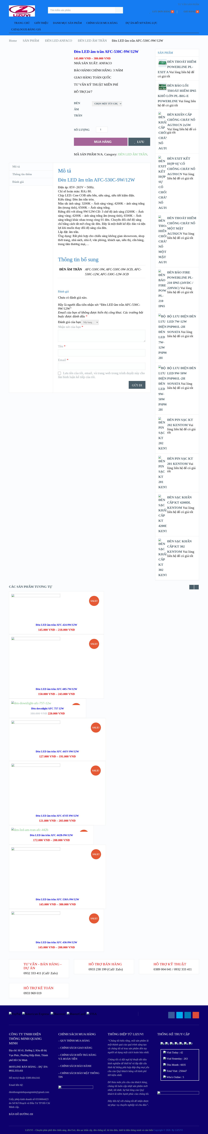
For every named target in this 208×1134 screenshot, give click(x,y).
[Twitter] (179, 1015)
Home (13, 40)
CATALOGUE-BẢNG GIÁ (26, 29)
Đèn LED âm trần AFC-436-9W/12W (56, 942)
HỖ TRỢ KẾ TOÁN (38, 988)
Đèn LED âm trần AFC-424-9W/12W (56, 624)
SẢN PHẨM (31, 40)
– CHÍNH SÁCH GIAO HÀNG (75, 1047)
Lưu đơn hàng (161, 11)
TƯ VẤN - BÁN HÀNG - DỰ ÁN (42, 966)
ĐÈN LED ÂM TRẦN (92, 40)
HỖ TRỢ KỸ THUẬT (170, 964)
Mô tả (16, 166)
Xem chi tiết (56, 666)
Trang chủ (21, 23)
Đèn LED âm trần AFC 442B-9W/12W (51, 835)
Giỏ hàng (189, 11)
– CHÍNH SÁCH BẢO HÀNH (74, 1066)
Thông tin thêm (22, 174)
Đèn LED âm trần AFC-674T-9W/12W (57, 815)
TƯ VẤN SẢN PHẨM (188, 4)
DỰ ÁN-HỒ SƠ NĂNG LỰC (141, 23)
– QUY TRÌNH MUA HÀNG (74, 1040)
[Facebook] (171, 1015)
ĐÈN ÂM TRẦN (78, 109)
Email (63, 360)
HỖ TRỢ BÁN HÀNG (105, 964)
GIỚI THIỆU (41, 23)
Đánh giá (18, 181)
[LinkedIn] (187, 1015)
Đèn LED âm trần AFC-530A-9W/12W (57, 899)
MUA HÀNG (103, 142)
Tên (61, 346)
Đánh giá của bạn (69, 322)
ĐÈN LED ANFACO (58, 40)
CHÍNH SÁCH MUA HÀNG (102, 23)
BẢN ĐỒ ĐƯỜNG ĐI (21, 1114)
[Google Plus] (196, 1015)
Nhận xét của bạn (70, 327)
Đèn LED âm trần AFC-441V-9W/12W (57, 751)
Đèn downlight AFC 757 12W (47, 708)
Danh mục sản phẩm (67, 23)
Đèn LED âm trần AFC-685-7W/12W (56, 689)
